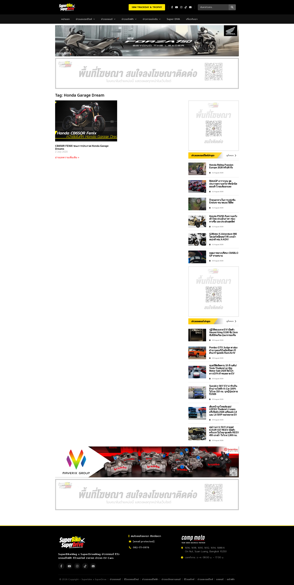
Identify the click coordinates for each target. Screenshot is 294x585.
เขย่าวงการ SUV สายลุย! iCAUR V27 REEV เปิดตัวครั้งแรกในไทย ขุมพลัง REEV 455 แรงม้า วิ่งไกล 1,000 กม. (224, 431)
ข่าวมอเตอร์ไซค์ (84, 19)
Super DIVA (173, 19)
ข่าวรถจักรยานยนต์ (171, 579)
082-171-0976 (141, 547)
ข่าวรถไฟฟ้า (128, 19)
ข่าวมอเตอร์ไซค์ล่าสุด (202, 155)
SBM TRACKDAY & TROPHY (147, 7)
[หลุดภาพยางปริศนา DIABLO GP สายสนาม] (197, 257)
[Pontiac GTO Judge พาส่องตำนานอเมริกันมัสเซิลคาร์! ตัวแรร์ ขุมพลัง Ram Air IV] (197, 353)
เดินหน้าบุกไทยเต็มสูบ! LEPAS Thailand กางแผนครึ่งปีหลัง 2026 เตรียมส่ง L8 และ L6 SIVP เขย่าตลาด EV (223, 410)
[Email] (93, 566)
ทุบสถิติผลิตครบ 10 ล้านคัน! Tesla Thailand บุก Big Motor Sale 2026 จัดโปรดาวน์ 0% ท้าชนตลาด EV (223, 369)
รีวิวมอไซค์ (189, 579)
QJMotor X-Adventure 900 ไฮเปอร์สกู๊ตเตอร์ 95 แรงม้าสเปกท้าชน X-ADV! (223, 237)
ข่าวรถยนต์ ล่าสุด (200, 321)
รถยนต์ (219, 579)
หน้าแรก (65, 19)
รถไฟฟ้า (231, 579)
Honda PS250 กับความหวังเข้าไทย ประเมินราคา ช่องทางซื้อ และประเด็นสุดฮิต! (223, 219)
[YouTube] (69, 566)
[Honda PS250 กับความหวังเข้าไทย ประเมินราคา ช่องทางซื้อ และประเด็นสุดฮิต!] (197, 221)
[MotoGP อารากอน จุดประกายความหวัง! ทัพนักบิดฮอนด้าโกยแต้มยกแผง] (197, 186)
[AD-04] (213, 125)
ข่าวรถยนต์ (107, 19)
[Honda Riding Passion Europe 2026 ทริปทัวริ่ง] (197, 169)
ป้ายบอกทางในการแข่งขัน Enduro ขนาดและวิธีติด (222, 201)
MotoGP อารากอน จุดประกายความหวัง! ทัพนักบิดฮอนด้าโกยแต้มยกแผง (223, 184)
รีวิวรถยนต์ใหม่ (131, 579)
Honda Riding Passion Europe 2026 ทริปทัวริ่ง (221, 166)
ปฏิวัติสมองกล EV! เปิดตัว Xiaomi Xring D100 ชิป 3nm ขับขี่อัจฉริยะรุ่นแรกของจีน (223, 332)
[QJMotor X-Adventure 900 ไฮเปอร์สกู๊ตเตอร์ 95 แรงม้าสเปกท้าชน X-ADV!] (197, 239)
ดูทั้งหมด (230, 155)
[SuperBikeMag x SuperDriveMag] (72, 542)
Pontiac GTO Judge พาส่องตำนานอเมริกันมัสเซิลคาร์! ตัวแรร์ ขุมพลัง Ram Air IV (223, 350)
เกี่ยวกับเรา (192, 19)
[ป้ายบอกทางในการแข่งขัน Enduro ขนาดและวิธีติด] (197, 204)
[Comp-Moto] (193, 539)
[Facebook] (61, 566)
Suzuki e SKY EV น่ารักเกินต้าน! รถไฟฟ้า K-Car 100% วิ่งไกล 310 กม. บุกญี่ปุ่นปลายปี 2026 (223, 390)
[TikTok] (85, 566)
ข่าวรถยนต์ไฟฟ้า (150, 579)
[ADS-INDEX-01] (147, 73)
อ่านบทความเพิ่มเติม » (67, 157)
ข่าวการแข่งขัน (150, 19)
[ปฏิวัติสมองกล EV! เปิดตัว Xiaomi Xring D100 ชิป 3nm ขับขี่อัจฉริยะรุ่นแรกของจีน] (197, 335)
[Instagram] (77, 566)
